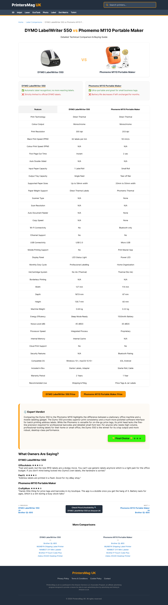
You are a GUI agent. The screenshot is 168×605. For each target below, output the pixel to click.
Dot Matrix (63, 12)
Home (20, 22)
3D (13, 12)
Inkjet (19, 12)
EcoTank (36, 12)
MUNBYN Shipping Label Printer (50, 546)
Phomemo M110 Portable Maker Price (103, 394)
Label (53, 12)
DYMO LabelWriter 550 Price (60, 394)
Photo (45, 12)
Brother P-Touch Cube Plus (50, 553)
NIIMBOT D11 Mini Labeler (50, 550)
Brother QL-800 (50, 543)
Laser (27, 12)
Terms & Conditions (80, 578)
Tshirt (73, 12)
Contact (107, 578)
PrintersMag (26, 5)
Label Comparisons (34, 22)
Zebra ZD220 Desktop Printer (50, 556)
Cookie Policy (95, 578)
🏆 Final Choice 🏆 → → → (126, 438)
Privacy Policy (63, 578)
